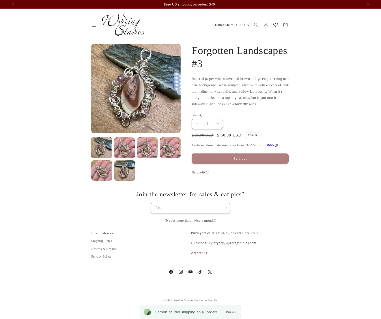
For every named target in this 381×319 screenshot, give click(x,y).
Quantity (197, 115)
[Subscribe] (225, 208)
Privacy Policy (101, 256)
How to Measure (102, 233)
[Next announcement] (368, 4)
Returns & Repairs (103, 249)
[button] (94, 25)
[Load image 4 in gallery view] (170, 147)
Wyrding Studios (183, 300)
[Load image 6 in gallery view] (124, 170)
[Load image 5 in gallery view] (101, 170)
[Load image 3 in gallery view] (147, 147)
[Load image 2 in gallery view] (124, 147)
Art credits (199, 253)
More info (231, 312)
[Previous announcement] (13, 4)
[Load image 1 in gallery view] (101, 147)
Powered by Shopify (206, 300)
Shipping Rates (101, 241)
